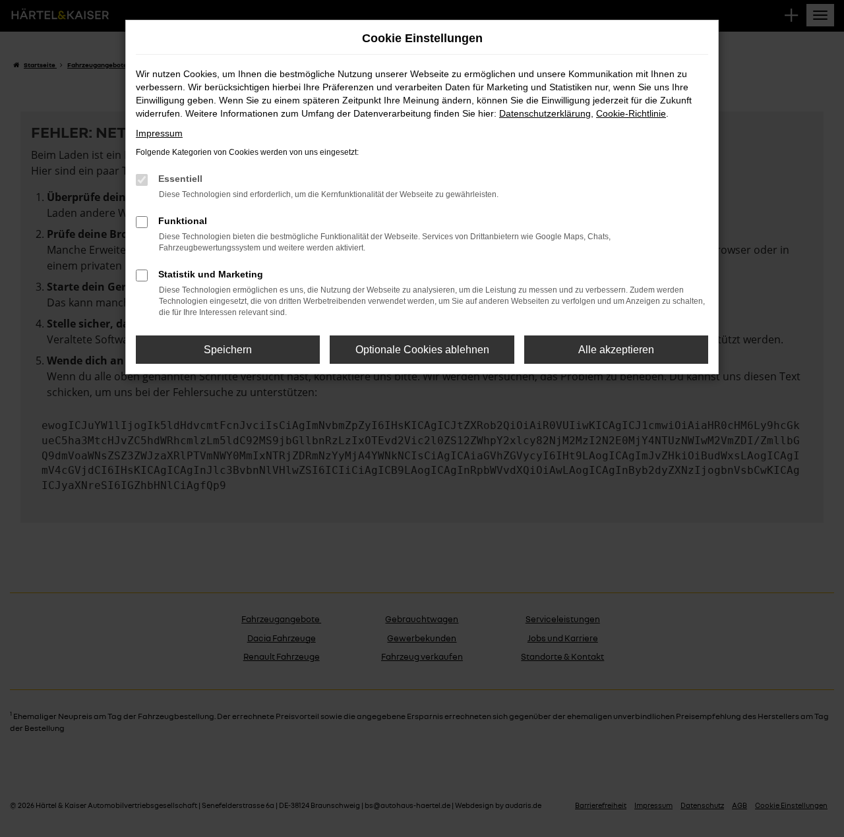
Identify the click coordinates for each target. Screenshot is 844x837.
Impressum (159, 133)
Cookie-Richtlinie (631, 113)
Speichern (228, 349)
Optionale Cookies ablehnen (422, 349)
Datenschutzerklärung (545, 113)
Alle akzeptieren (616, 349)
